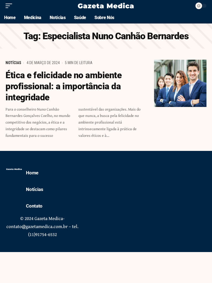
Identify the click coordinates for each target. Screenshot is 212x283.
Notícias (13, 63)
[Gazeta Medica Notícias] (106, 6)
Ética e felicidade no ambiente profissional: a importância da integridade (63, 86)
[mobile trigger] (10, 6)
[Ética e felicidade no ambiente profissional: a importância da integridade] (180, 83)
